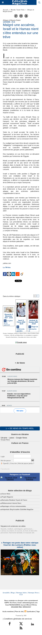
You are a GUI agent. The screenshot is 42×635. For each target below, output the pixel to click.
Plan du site (19, 611)
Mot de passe (6, 460)
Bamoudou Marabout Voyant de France (14, 500)
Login (3, 456)
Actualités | (6, 593)
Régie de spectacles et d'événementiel (33, 328)
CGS (21, 594)
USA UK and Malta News (16, 335)
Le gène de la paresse (8, 322)
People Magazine (7, 497)
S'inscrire (13, 463)
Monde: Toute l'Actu (18, 10)
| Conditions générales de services (17, 619)
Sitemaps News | (33, 593)
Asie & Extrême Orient (33, 333)
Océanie (7, 335)
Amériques (10, 333)
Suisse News (6, 494)
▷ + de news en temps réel (20, 428)
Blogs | (13, 593)
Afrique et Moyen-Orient (20, 333)
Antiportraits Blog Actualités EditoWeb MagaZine (17, 509)
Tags (38, 611)
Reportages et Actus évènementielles (14, 506)
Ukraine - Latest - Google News (14, 438)
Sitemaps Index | (22, 593)
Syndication (31, 611)
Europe (5, 333)
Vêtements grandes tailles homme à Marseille (21, 329)
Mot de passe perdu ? (26, 463)
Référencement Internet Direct (11, 503)
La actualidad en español (30, 335)
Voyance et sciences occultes (13, 526)
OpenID (6, 463)
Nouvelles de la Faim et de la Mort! (27, 337)
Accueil (5, 10)
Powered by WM (21, 615)
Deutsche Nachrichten (11, 337)
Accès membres (8, 611)
